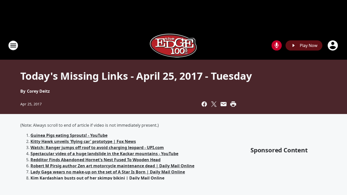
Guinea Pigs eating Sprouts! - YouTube (68, 135)
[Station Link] (173, 45)
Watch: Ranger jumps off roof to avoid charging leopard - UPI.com (97, 147)
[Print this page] (233, 104)
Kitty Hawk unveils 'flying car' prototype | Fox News (83, 141)
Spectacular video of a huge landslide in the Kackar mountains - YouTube (104, 153)
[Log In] (333, 45)
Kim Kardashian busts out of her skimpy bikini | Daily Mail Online (97, 178)
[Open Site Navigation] (13, 45)
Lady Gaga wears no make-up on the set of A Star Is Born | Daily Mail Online (107, 172)
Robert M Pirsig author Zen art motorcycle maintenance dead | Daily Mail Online (112, 166)
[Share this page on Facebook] (204, 104)
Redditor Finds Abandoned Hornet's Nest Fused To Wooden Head (95, 159)
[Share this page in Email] (223, 104)
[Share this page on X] (213, 104)
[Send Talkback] (277, 45)
